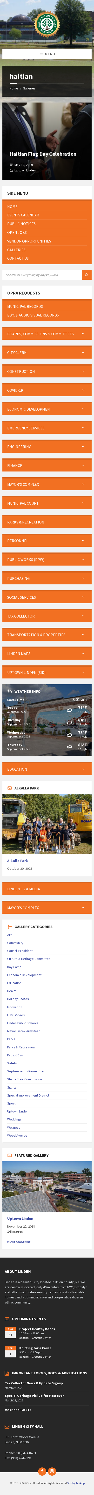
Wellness (13, 1127)
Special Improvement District (28, 1095)
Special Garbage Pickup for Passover (34, 1395)
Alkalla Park (17, 860)
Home (14, 88)
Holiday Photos (18, 999)
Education (14, 983)
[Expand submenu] (83, 334)
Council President (20, 951)
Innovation (14, 1007)
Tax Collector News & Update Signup (34, 1383)
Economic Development (24, 975)
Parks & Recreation (21, 1047)
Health (11, 991)
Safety (12, 1063)
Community (15, 943)
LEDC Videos (16, 1015)
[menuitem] (47, 206)
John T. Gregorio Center (36, 1338)
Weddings (14, 1119)
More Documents (18, 1410)
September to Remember (26, 1071)
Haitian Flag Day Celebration (43, 153)
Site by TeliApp (76, 1483)
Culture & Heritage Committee (29, 959)
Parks (11, 1039)
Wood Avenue (17, 1135)
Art (9, 935)
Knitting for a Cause (35, 1348)
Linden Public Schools (22, 1023)
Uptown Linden (25, 170)
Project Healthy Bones (37, 1329)
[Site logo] (47, 39)
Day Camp (14, 967)
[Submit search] (87, 275)
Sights (11, 1087)
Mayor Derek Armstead (23, 1031)
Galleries (29, 88)
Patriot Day (15, 1055)
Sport (11, 1103)
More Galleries (19, 1241)
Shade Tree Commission (24, 1079)
